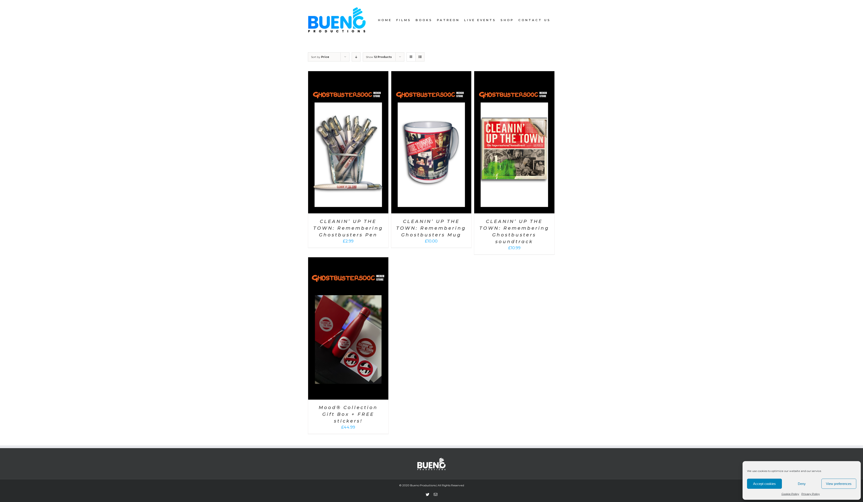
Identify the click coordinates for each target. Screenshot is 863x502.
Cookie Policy (790, 493)
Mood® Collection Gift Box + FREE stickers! (348, 414)
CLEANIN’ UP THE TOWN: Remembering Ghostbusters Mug (431, 228)
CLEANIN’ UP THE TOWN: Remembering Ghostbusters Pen (348, 228)
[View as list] (420, 57)
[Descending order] (356, 57)
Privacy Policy (810, 493)
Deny (802, 484)
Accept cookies (764, 484)
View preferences (839, 484)
